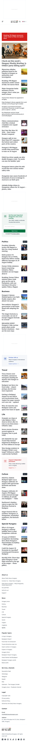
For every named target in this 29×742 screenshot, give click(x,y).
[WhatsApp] (16, 739)
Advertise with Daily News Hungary (11, 703)
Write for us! (5, 590)
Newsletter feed (6, 671)
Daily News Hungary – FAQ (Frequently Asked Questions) (12, 584)
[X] (10, 739)
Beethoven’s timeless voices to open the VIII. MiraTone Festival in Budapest (10, 505)
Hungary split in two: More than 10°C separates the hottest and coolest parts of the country (10, 141)
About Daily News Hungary (9, 578)
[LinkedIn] (2, 739)
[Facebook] (5, 739)
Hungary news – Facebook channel (11, 687)
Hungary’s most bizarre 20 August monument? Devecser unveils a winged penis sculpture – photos (13, 108)
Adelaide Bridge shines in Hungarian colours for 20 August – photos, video (14, 187)
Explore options (13, 363)
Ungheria (4, 625)
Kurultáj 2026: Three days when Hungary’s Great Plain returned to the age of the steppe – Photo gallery (11, 561)
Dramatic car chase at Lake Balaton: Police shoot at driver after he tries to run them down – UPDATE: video (10, 422)
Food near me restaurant (9, 641)
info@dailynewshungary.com (10, 714)
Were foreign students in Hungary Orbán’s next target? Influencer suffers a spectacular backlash (10, 451)
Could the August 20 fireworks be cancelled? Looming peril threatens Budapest (10, 551)
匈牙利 (3, 628)
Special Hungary (6, 617)
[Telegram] (18, 739)
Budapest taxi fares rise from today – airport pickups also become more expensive (10, 388)
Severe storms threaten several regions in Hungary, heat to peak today (10, 432)
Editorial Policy (6, 701)
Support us (11, 467)
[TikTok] (13, 739)
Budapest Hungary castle (9, 660)
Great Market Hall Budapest (10, 657)
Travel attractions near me (9, 644)
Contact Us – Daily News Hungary (11, 581)
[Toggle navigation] (3, 21)
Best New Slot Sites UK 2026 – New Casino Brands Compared (10, 132)
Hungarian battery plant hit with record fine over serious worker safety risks (13, 168)
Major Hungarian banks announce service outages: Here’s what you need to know (10, 91)
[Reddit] (21, 739)
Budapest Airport (6, 639)
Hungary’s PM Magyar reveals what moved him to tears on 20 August (10, 149)
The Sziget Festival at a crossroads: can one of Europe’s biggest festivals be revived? (11, 317)
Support (4, 593)
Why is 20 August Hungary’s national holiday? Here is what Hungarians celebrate (9, 530)
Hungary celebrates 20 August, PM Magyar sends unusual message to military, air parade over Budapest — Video (10, 495)
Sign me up (14, 231)
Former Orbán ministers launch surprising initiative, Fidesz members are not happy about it (10, 270)
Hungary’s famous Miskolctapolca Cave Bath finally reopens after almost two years (11, 298)
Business (4, 606)
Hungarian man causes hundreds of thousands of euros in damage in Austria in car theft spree (14, 178)
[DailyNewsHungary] (14, 22)
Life (3, 612)
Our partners (5, 587)
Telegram (4, 676)
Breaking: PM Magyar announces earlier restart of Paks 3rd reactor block (13, 36)
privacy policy (15, 233)
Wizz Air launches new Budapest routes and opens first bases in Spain (11, 408)
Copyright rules (6, 695)
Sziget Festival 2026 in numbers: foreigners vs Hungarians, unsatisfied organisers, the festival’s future (10, 515)
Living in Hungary (7, 636)
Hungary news (6, 601)
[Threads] (24, 739)
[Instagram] (8, 739)
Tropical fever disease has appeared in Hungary (13, 98)
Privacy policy (6, 698)
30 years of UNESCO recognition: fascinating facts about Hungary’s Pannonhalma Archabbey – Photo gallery (10, 540)
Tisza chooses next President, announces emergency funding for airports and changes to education (10, 377)
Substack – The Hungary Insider (11, 684)
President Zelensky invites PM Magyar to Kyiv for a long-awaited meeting (10, 248)
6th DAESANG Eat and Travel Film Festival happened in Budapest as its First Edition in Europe (11, 441)
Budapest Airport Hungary (9, 655)
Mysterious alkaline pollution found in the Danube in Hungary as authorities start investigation (9, 73)
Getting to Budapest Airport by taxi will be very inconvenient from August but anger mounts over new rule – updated (11, 398)
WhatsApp (5, 674)
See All (25, 241)
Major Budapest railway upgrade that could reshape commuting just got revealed (14, 103)
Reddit (4, 679)
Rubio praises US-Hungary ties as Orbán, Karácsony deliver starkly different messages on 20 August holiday (10, 258)
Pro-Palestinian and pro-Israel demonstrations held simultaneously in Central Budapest (13, 114)
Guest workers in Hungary (9, 647)
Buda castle (5, 662)
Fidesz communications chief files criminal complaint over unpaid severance (10, 124)
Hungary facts (6, 652)
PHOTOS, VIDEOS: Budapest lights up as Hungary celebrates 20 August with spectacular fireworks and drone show (10, 482)
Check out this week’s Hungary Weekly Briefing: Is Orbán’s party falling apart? (14, 63)
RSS (3, 682)
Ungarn (4, 622)
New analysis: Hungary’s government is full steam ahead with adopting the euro (10, 307)
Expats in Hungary (7, 649)
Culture (4, 614)
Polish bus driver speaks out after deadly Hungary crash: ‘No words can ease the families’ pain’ (13, 159)
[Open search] (20, 21)
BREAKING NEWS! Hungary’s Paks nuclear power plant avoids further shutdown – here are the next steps (10, 327)
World (3, 620)
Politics (4, 604)
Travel (3, 609)
